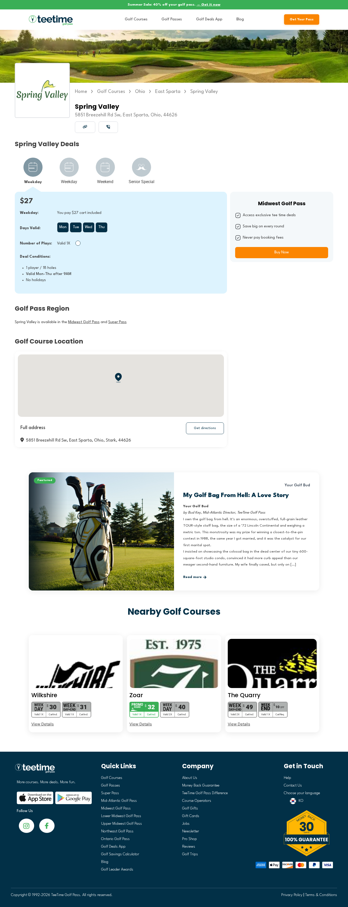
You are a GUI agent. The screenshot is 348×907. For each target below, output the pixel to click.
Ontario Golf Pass (115, 839)
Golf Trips (190, 854)
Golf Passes (172, 19)
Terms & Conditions (321, 895)
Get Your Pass (302, 19)
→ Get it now (208, 4)
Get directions (205, 428)
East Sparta (167, 91)
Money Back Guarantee (200, 786)
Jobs (186, 824)
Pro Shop (189, 839)
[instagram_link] (47, 825)
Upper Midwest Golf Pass (121, 824)
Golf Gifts (190, 808)
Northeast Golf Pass (117, 831)
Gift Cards (190, 816)
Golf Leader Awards (117, 870)
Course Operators (196, 801)
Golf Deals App (209, 19)
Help (287, 778)
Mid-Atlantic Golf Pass (119, 801)
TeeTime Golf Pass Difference (205, 793)
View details (42, 724)
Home (81, 91)
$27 (26, 201)
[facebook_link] (26, 825)
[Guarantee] (308, 833)
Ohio (140, 91)
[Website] (85, 127)
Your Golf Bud (297, 485)
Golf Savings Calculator (120, 854)
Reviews (188, 847)
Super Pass (110, 793)
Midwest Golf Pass (116, 808)
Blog (240, 19)
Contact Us (293, 786)
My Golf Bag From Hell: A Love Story (236, 495)
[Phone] (108, 127)
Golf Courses (136, 19)
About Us (189, 778)
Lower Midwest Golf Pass (121, 816)
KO (301, 801)
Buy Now (281, 252)
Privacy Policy (291, 895)
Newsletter (190, 831)
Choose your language (302, 793)
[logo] (52, 770)
